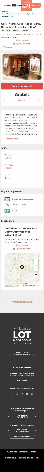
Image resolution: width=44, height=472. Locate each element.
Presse (33, 452)
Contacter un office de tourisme (22, 353)
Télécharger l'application (22, 416)
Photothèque (10, 458)
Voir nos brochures (22, 437)
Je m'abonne (22, 380)
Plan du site (12, 452)
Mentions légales (26, 458)
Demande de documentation (22, 430)
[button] (9, 5)
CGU (37, 458)
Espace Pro (24, 452)
